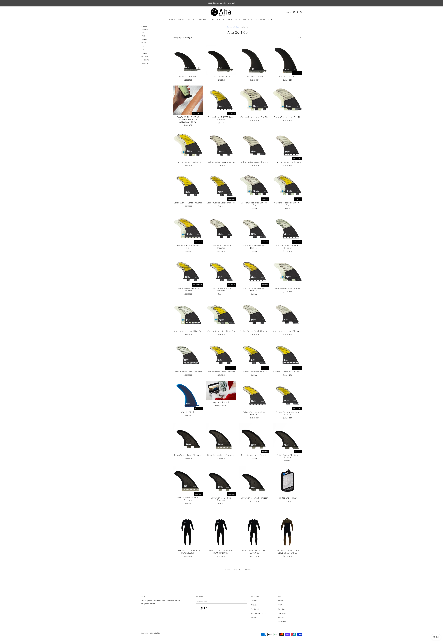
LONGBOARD (145, 60)
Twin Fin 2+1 (145, 63)
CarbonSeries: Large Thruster (221, 162)
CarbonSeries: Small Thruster (254, 331)
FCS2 (143, 36)
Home (229, 27)
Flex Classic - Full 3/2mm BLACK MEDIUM (221, 551)
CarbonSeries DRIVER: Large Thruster (221, 118)
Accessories (282, 621)
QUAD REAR (144, 57)
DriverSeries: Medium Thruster (287, 456)
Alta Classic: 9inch (287, 76)
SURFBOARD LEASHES (196, 19)
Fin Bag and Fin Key (287, 497)
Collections (235, 27)
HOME (172, 19)
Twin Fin (281, 617)
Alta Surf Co (156, 633)
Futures (144, 39)
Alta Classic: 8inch (254, 76)
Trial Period (255, 609)
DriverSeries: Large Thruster (188, 455)
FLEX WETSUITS (233, 19)
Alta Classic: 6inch (188, 76)
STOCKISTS (260, 19)
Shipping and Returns (258, 613)
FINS (179, 19)
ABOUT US (248, 19)
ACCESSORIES (215, 19)
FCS (143, 33)
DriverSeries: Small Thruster (254, 497)
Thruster (281, 601)
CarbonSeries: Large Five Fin (254, 117)
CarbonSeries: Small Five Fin (287, 288)
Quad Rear (282, 609)
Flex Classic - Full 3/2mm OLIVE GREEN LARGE (287, 551)
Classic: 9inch (188, 412)
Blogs (271, 19)
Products (254, 605)
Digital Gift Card (221, 402)
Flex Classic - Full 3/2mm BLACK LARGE (188, 551)
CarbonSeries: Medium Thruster (221, 246)
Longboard (282, 613)
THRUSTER (144, 29)
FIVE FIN (143, 43)
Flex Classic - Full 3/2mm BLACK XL (254, 551)
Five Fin (280, 605)
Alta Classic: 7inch (221, 76)
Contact (253, 601)
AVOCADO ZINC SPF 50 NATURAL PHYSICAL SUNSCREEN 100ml (188, 119)
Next (246, 569)
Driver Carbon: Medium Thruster (254, 413)
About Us (254, 617)
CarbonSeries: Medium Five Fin (254, 203)
